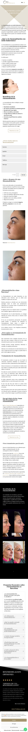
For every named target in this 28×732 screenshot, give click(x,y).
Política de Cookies (7, 730)
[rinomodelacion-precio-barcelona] (14, 563)
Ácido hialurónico (11, 242)
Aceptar (14, 720)
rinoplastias (16, 453)
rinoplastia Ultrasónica (9, 473)
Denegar (14, 723)
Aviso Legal (22, 730)
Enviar (23, 175)
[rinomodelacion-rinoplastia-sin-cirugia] (14, 538)
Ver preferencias (14, 727)
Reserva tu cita (14, 130)
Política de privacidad (15, 730)
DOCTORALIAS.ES (18, 709)
